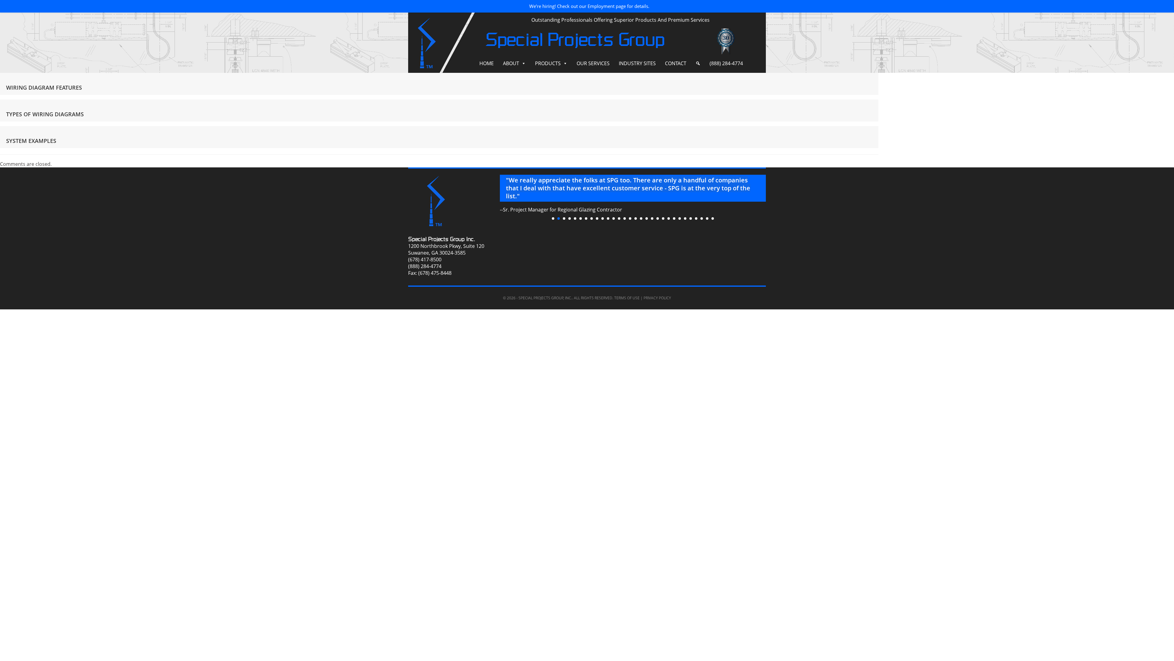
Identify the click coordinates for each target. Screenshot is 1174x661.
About (511, 63)
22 (668, 218)
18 (646, 218)
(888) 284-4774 (726, 63)
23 (674, 218)
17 (641, 218)
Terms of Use (627, 298)
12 (613, 218)
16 (635, 218)
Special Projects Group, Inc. (545, 298)
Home (486, 63)
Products (548, 63)
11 (608, 218)
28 (701, 218)
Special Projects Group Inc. (441, 239)
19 (652, 218)
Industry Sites (637, 63)
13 (619, 218)
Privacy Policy (657, 298)
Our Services (593, 63)
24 (679, 218)
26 (690, 218)
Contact (675, 63)
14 (624, 218)
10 (602, 218)
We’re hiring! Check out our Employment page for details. (589, 6)
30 (712, 218)
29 (707, 218)
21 (663, 218)
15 (630, 218)
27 (696, 218)
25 (685, 218)
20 (657, 218)
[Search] (698, 63)
